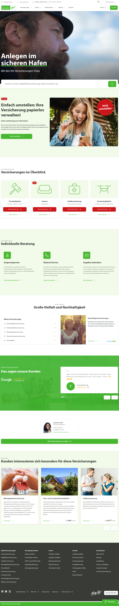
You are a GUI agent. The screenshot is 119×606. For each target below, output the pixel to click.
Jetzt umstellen (15, 136)
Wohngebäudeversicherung (10, 564)
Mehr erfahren (13, 214)
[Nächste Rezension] (114, 397)
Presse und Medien (102, 564)
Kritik (74, 571)
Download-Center (54, 568)
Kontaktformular (77, 564)
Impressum (55, 592)
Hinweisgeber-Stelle (79, 568)
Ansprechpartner (78, 561)
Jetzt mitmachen (81, 11)
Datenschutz (45, 592)
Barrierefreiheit (77, 575)
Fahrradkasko (5, 568)
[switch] (100, 1)
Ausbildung (100, 561)
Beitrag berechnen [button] (13, 209)
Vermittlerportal (110, 2)
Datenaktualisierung (31, 564)
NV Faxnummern (77, 557)
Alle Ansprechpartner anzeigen (58, 441)
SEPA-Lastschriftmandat (32, 561)
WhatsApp (111, 602)
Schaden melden (54, 554)
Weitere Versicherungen (8, 582)
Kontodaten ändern (31, 557)
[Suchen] (112, 84)
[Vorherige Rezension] (107, 397)
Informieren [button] (91, 341)
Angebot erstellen (54, 557)
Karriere (98, 557)
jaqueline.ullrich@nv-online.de (61, 432)
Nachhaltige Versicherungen (10, 578)
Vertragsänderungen (31, 568)
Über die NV (100, 554)
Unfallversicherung (7, 561)
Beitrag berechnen (55, 561)
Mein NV (33, 592)
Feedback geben (77, 554)
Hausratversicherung (8, 554)
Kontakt (114, 7)
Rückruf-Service (54, 564)
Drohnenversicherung (8, 571)
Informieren (7, 521)
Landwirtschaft (6, 575)
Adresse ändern (30, 554)
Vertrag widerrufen (111, 593)
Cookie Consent (66, 592)
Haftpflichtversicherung (8, 557)
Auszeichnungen (101, 568)
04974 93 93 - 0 (44, 2)
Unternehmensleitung (103, 571)
